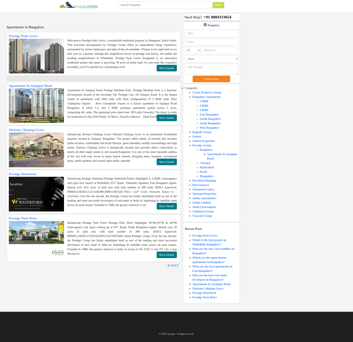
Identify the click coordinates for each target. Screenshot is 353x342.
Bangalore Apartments (206, 96)
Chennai (205, 162)
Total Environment (204, 207)
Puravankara (200, 185)
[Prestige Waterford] (36, 193)
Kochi (203, 171)
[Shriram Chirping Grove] (36, 149)
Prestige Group (201, 145)
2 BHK (204, 101)
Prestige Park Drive (23, 218)
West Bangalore (209, 127)
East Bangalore (209, 114)
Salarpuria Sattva (203, 189)
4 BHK (204, 110)
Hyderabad (207, 167)
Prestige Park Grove (23, 36)
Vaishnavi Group (203, 211)
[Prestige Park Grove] (36, 55)
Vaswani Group (202, 215)
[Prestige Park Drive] (36, 238)
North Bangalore (210, 118)
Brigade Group (201, 132)
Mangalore (206, 176)
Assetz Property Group (206, 92)
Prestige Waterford (22, 174)
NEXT (174, 265)
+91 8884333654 (217, 17)
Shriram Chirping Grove (26, 130)
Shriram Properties (204, 193)
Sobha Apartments (204, 198)
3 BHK (204, 105)
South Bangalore (210, 123)
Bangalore (206, 149)
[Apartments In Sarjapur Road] (36, 105)
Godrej (196, 136)
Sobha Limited (201, 202)
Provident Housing (204, 180)
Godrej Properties (203, 140)
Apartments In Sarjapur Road (30, 86)
